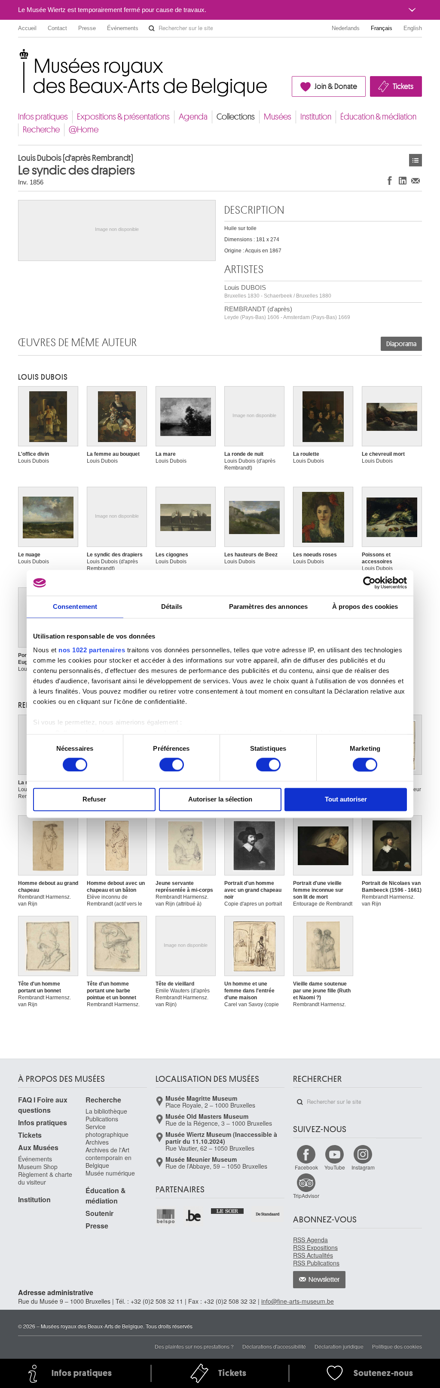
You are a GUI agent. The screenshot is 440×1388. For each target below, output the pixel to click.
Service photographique (107, 1130)
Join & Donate (336, 86)
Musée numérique (110, 1173)
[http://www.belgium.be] (194, 1216)
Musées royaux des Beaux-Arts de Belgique (19, 55)
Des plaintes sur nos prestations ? (194, 1346)
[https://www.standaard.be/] (267, 1214)
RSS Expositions (315, 1247)
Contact (57, 28)
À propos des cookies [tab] (365, 606)
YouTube (334, 1167)
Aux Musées (38, 1147)
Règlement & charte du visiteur (45, 1178)
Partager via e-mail (415, 180)
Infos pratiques (43, 116)
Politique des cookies (397, 1346)
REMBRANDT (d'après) (287, 312)
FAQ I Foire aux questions (42, 1105)
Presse (87, 28)
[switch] (171, 764)
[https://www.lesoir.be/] (227, 1210)
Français (381, 28)
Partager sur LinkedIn (402, 180)
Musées (277, 116)
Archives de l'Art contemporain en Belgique (108, 1157)
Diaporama (401, 344)
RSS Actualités (313, 1255)
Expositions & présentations (123, 116)
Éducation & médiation (378, 116)
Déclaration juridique (339, 1346)
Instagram (363, 1167)
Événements (122, 28)
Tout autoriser (346, 799)
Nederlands (346, 28)
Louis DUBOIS (277, 291)
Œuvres (415, 160)
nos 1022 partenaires (91, 650)
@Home (83, 129)
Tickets (403, 86)
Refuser (94, 799)
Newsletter (324, 1279)
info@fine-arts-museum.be (297, 1301)
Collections (236, 116)
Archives (97, 1142)
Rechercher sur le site (151, 28)
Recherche (41, 129)
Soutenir (99, 1213)
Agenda (193, 116)
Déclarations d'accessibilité (274, 1346)
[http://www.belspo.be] (166, 1216)
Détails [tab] (171, 606)
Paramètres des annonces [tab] (268, 606)
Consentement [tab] (75, 606)
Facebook (306, 1167)
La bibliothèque (106, 1111)
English (412, 28)
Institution (315, 116)
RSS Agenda (310, 1240)
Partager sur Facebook (389, 180)
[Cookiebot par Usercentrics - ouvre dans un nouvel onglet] (369, 582)
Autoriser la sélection (220, 799)
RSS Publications (316, 1263)
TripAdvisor (306, 1195)
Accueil (27, 28)
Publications (102, 1119)
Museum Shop (38, 1166)
